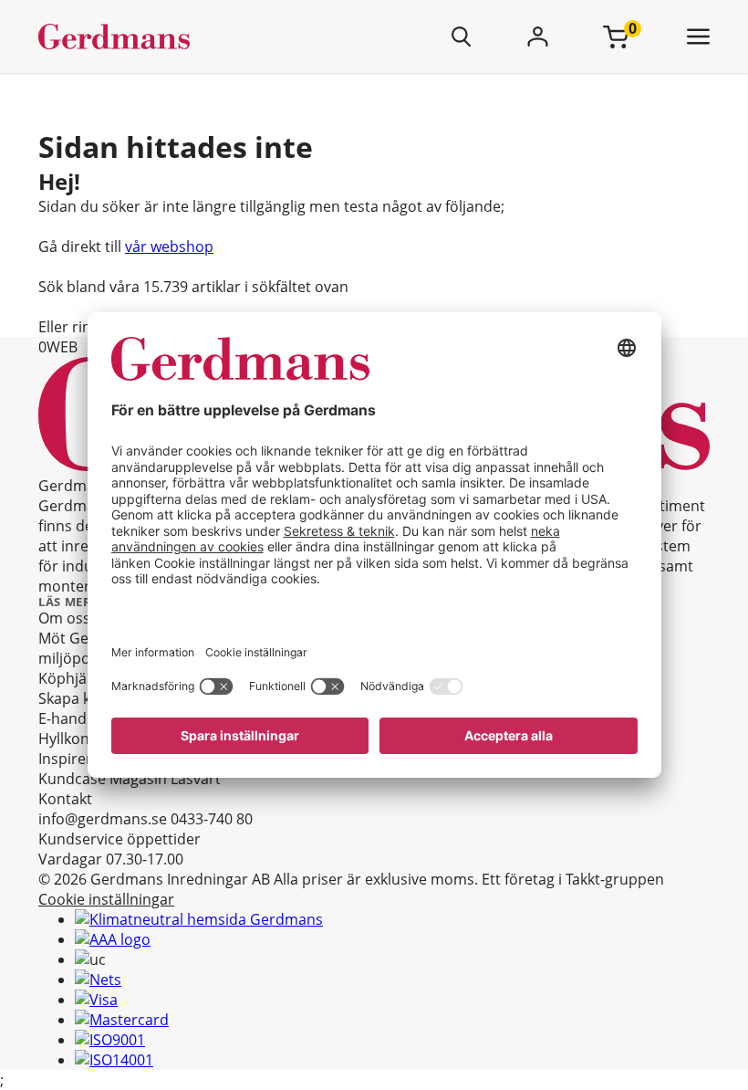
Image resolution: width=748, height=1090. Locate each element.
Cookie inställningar (106, 899)
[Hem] (167, 36)
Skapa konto (80, 698)
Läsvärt (196, 779)
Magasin (138, 779)
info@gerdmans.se (102, 819)
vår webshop (169, 246)
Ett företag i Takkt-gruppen (573, 879)
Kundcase (72, 779)
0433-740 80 (212, 819)
